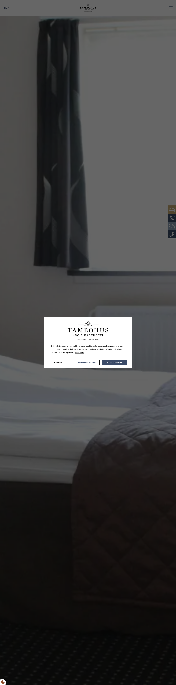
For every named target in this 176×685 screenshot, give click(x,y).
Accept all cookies (114, 362)
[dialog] (88, 342)
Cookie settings (57, 362)
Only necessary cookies (87, 362)
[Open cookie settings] (3, 682)
